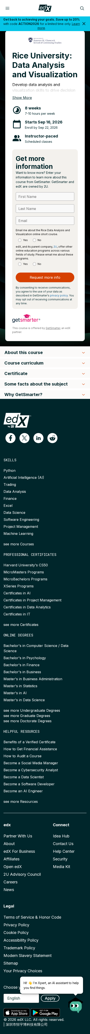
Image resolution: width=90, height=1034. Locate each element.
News (8, 889)
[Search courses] (82, 8)
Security (60, 859)
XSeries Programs (18, 586)
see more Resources (20, 801)
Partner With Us (17, 836)
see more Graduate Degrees (26, 715)
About (9, 843)
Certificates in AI (17, 593)
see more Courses (18, 544)
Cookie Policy (16, 932)
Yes (25, 240)
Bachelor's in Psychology (24, 658)
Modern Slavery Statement (27, 955)
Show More (22, 97)
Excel (7, 505)
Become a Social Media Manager (30, 763)
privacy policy (59, 295)
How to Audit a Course (22, 756)
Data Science (14, 512)
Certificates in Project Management (32, 600)
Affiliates (11, 859)
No (39, 240)
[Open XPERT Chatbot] (76, 1003)
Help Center (63, 851)
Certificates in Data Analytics (27, 607)
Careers (10, 882)
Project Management (20, 526)
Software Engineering (21, 519)
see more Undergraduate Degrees (31, 710)
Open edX (12, 866)
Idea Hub (61, 836)
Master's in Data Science (24, 700)
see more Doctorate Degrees (27, 721)
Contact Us (63, 843)
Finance (10, 498)
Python (9, 470)
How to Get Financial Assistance (30, 749)
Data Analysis (14, 491)
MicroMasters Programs (23, 572)
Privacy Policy (16, 925)
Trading (9, 484)
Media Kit (61, 866)
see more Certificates (20, 624)
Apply (50, 998)
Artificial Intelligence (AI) (23, 477)
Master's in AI (15, 693)
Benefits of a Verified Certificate (29, 742)
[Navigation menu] (7, 8)
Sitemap (10, 963)
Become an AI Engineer (23, 791)
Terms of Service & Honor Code (32, 917)
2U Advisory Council (22, 874)
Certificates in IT (16, 614)
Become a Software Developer (29, 784)
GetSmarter (53, 328)
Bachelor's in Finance (21, 665)
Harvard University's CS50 (25, 565)
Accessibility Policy (20, 940)
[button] (10, 438)
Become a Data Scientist (23, 777)
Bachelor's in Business (22, 672)
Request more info (45, 277)
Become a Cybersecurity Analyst (30, 770)
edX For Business (19, 851)
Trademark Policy (19, 948)
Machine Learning (18, 533)
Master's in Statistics (20, 686)
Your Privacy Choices (22, 971)
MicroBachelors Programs (25, 579)
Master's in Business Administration (32, 679)
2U (55, 246)
